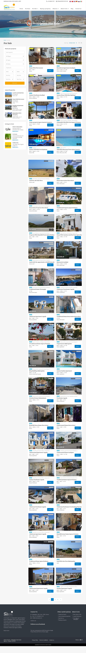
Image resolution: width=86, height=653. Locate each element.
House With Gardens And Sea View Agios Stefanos (71, 235)
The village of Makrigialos (76, 619)
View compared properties (64, 616)
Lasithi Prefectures (77, 616)
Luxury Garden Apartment (64, 371)
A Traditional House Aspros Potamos (39, 343)
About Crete (64, 8)
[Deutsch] (76, 1)
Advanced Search (62, 614)
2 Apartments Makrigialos (64, 343)
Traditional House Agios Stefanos (38, 561)
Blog (72, 8)
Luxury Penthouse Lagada (36, 479)
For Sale (34, 8)
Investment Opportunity (48, 242)
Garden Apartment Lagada (64, 588)
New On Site (51, 48)
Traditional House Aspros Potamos (66, 479)
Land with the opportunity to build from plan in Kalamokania (46, 262)
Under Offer (45, 75)
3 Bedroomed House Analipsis (65, 452)
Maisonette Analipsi (62, 262)
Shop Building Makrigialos (36, 371)
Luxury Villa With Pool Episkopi (38, 149)
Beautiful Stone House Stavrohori (38, 425)
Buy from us (61, 618)
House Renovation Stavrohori (65, 180)
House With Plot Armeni (36, 68)
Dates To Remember (17, 126)
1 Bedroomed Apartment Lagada (38, 452)
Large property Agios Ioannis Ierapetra (40, 122)
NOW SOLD (79, 130)
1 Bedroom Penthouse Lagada (37, 507)
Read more (15, 131)
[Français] (74, 1)
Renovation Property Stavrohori (38, 207)
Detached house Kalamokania (37, 398)
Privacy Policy (33, 631)
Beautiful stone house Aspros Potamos (67, 534)
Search (15, 83)
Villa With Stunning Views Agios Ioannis (68, 149)
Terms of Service (41, 631)
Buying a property (45, 8)
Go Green (14, 134)
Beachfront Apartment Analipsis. (66, 68)
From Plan (51, 244)
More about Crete (77, 614)
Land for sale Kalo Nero (36, 180)
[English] (70, 1)
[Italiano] (81, 1)
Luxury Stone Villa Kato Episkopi (66, 95)
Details (50, 70)
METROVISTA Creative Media (45, 644)
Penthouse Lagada (62, 398)
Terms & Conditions (43, 640)
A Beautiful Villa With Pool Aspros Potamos (69, 122)
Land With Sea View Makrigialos (66, 561)
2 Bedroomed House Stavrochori (66, 425)
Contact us (78, 8)
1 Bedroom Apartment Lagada (37, 316)
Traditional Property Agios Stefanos (67, 207)
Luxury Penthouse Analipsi (37, 95)
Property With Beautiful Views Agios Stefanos (42, 235)
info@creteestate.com (37, 618)
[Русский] (79, 1)
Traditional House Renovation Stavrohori (69, 316)
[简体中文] (72, 1)
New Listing (78, 75)
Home (21, 8)
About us (55, 8)
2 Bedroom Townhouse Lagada (65, 289)
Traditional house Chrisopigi (37, 289)
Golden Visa (15, 142)
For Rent (27, 8)
